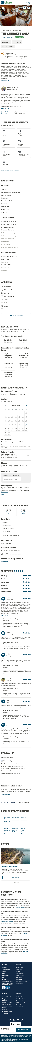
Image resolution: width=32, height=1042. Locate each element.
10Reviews (9, 37)
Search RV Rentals (6, 997)
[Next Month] (26, 405)
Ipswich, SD (15, 817)
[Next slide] (29, 15)
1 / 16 (27, 22)
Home (3, 802)
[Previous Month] (5, 405)
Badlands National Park (15, 830)
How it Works (5, 975)
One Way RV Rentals (7, 1002)
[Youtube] (19, 1019)
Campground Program (7, 981)
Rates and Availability (7, 921)
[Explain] (12, 543)
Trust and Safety (6, 969)
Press (3, 973)
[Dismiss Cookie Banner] (30, 1036)
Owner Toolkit (19, 1001)
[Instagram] (15, 1019)
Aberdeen (13, 802)
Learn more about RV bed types (10, 170)
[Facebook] (10, 1019)
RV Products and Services (20, 1003)
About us (4, 967)
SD (7, 802)
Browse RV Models (6, 1009)
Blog (3, 977)
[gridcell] (26, 413)
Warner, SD (7, 821)
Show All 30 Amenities (16, 315)
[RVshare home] (6, 2)
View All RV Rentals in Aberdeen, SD (7, 831)
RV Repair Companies (21, 981)
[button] (5, 80)
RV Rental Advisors (7, 1011)
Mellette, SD (15, 820)
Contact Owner (7, 112)
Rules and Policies (20, 907)
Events (18, 971)
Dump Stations (20, 975)
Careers (4, 971)
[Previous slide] (2, 15)
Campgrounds (19, 973)
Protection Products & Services (7, 1006)
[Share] (24, 7)
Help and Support (6, 1004)
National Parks (19, 967)
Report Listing (6, 794)
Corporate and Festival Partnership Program (7, 984)
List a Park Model (20, 999)
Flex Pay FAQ (5, 1013)
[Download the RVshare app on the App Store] (15, 1025)
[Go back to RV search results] (2, 8)
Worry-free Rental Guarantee (6, 999)
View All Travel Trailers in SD (24, 831)
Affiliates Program (6, 979)
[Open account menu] (28, 2)
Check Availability (24, 1029)
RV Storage (19, 979)
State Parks (19, 969)
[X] (22, 1019)
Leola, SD (23, 817)
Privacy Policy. (15, 1040)
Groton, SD (24, 820)
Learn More (15, 877)
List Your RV (19, 997)
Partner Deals (19, 983)
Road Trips (19, 977)
